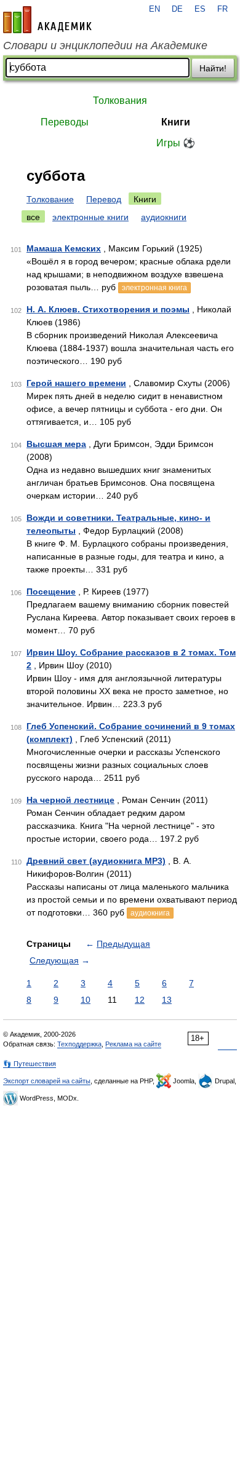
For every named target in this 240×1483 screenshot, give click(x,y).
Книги (175, 122)
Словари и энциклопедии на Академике (105, 45)
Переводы (65, 122)
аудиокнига (150, 913)
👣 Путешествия (29, 1063)
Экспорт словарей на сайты (46, 1081)
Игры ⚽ (175, 143)
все (33, 217)
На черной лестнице (70, 800)
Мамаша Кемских (63, 248)
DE (177, 9)
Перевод (103, 199)
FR (222, 9)
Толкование (50, 199)
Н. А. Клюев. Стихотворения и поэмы (108, 309)
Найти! (212, 68)
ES (200, 9)
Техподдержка (79, 1044)
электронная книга (154, 287)
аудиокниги (163, 217)
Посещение (51, 591)
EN (154, 9)
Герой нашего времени (76, 383)
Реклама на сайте (133, 1044)
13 (167, 1000)
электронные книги (90, 217)
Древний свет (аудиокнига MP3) (96, 861)
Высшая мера (56, 444)
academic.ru (47, 19)
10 (85, 1000)
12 (140, 1000)
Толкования (120, 100)
